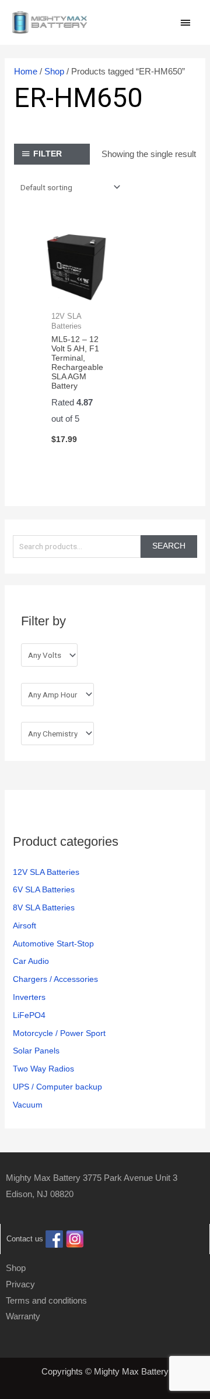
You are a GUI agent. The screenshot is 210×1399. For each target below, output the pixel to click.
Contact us (24, 1238)
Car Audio (31, 961)
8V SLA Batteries (44, 907)
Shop (54, 71)
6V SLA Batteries (44, 889)
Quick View (77, 294)
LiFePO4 (29, 1015)
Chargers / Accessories (55, 979)
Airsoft (24, 925)
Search (169, 546)
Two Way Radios (43, 1069)
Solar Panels (36, 1050)
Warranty (23, 1316)
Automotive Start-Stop (53, 943)
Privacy (20, 1284)
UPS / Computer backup (57, 1087)
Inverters (29, 997)
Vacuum (28, 1105)
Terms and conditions (46, 1300)
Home (25, 71)
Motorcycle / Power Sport (59, 1033)
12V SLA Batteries (46, 872)
